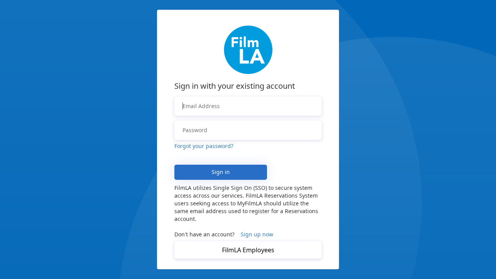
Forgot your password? (203, 146)
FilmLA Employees (248, 250)
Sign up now (257, 234)
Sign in (221, 172)
